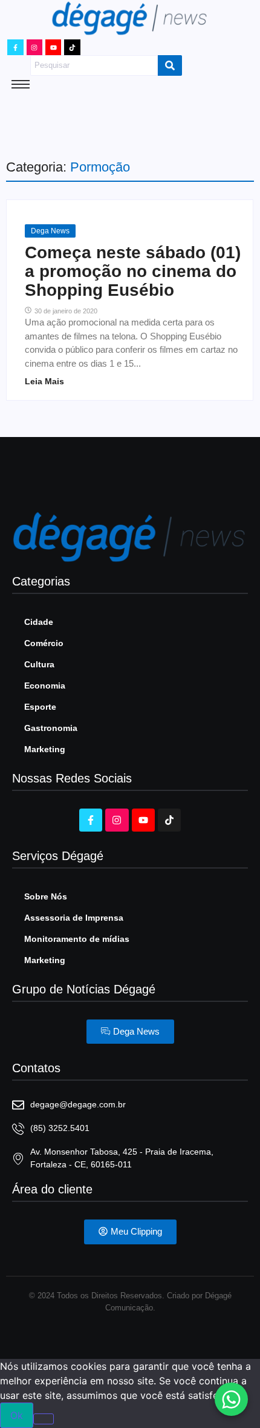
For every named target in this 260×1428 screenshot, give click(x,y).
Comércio (43, 643)
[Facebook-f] (15, 47)
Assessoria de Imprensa (73, 918)
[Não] (43, 1418)
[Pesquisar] (170, 65)
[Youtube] (53, 47)
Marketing (44, 749)
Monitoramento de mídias (76, 939)
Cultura (39, 664)
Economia (44, 685)
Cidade (38, 622)
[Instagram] (34, 47)
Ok (16, 1415)
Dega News (50, 231)
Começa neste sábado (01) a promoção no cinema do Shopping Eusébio (133, 271)
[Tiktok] (72, 47)
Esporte (40, 707)
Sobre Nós (45, 896)
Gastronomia (50, 728)
